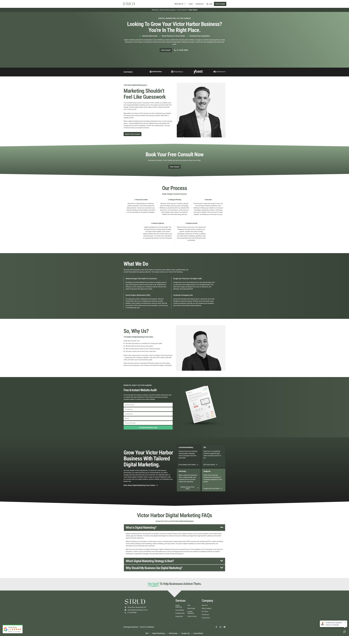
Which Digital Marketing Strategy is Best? (150, 561)
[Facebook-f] (216, 627)
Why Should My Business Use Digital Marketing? (154, 568)
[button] (174, 527)
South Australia (182, 10)
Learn (191, 4)
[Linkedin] (224, 627)
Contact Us (199, 4)
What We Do (178, 4)
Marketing (155, 10)
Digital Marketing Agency (168, 10)
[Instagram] (220, 627)
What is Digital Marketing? (141, 527)
